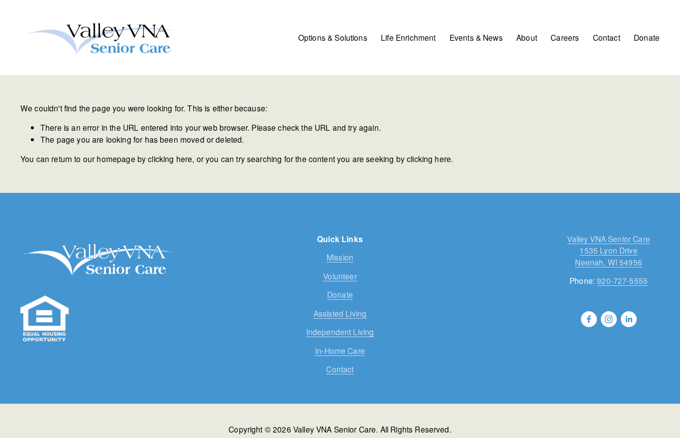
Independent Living (340, 331)
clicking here (170, 158)
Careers (565, 37)
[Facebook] (589, 319)
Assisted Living (340, 313)
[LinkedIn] (629, 319)
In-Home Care (340, 350)
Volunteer (339, 275)
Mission (340, 257)
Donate (647, 37)
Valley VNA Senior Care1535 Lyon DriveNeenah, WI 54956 (608, 250)
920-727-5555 (622, 280)
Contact (606, 37)
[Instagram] (609, 319)
